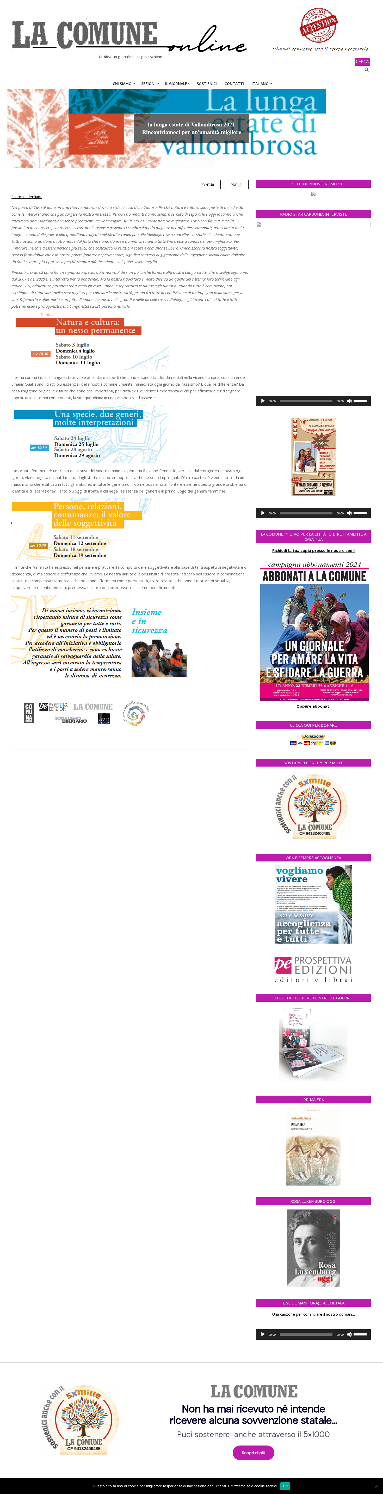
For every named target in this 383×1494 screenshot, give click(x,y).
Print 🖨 (207, 184)
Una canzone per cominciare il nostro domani (312, 1314)
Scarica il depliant (26, 196)
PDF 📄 (236, 184)
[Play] (262, 401)
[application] (313, 401)
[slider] (361, 400)
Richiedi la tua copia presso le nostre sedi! (313, 550)
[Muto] (349, 401)
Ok (285, 1486)
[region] (191, 1418)
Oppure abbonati (313, 706)
